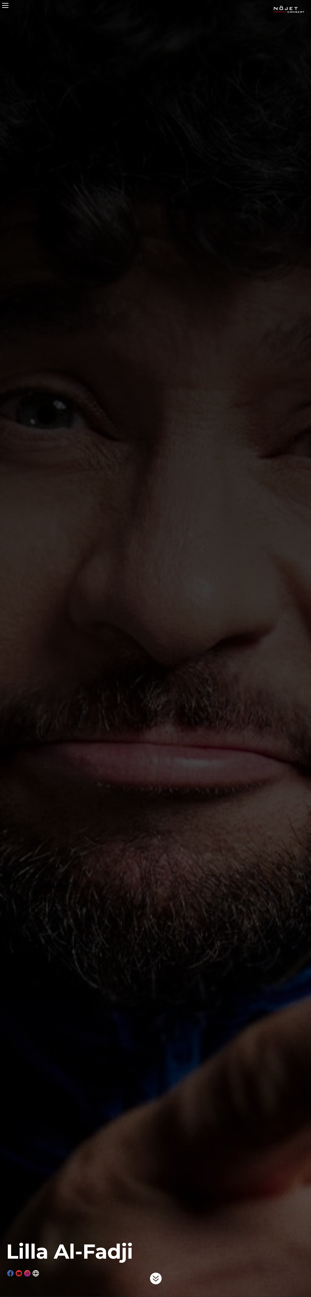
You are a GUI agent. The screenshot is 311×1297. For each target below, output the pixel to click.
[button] (5, 5)
